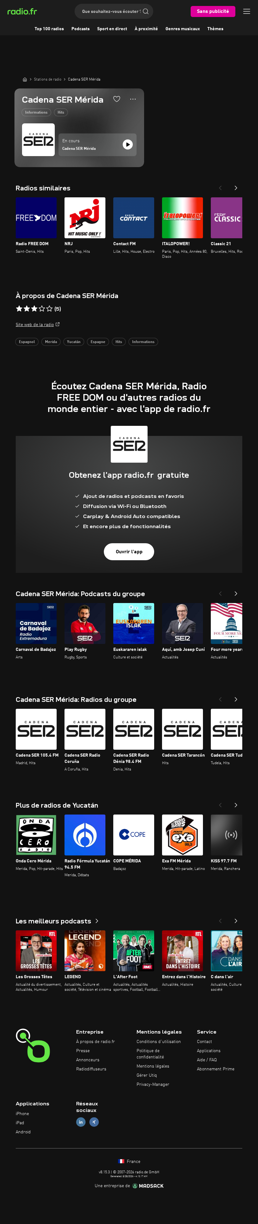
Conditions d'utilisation (159, 1042)
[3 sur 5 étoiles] (34, 309)
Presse (83, 1051)
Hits (61, 113)
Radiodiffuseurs (91, 1069)
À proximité (146, 29)
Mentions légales (153, 1066)
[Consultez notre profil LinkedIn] (80, 1122)
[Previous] (220, 186)
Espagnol (27, 342)
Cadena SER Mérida (79, 149)
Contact (204, 1042)
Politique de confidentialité (150, 1054)
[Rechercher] (145, 11)
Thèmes (215, 29)
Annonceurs (87, 1060)
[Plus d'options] (133, 99)
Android (23, 1132)
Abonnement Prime (215, 1069)
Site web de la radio (35, 325)
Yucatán (74, 342)
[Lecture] (128, 144)
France (133, 1161)
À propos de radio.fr (95, 1042)
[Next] (236, 186)
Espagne (98, 342)
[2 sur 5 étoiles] (27, 309)
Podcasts (80, 29)
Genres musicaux (182, 29)
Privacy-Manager (153, 1084)
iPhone (22, 1114)
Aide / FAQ (207, 1060)
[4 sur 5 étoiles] (42, 309)
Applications (209, 1051)
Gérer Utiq (147, 1075)
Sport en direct (112, 29)
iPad (20, 1123)
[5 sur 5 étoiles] (49, 309)
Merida (51, 342)
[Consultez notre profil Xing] (94, 1122)
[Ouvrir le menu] (246, 11)
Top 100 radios (49, 29)
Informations (36, 113)
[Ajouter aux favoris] (117, 99)
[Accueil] (24, 79)
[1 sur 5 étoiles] (19, 309)
